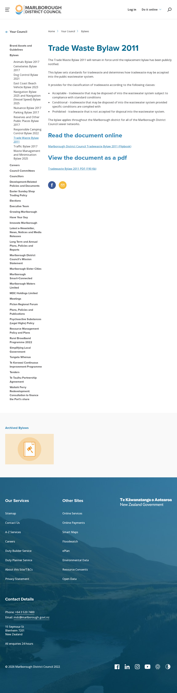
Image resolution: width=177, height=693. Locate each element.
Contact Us (12, 523)
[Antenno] (158, 666)
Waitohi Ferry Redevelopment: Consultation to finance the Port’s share (24, 393)
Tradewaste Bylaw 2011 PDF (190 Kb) (72, 169)
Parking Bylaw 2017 (26, 112)
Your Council (18, 32)
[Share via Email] (63, 185)
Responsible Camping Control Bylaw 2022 (27, 131)
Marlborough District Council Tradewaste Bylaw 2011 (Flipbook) (89, 146)
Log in (132, 9)
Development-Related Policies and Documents (25, 184)
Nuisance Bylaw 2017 (27, 108)
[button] (7, 9)
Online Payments (73, 523)
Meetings (15, 299)
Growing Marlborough (23, 212)
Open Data (69, 579)
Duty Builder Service (18, 551)
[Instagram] (137, 666)
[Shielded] (168, 666)
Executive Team (19, 206)
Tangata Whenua (20, 357)
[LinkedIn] (127, 666)
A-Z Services (13, 532)
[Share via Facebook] (52, 185)
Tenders (15, 372)
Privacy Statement (17, 579)
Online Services (72, 513)
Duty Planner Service (18, 560)
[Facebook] (117, 666)
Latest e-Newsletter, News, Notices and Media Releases (25, 232)
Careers (15, 165)
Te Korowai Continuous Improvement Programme (26, 365)
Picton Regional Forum (24, 304)
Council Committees (22, 171)
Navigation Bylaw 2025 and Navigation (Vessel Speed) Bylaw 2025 (27, 97)
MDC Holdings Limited (24, 293)
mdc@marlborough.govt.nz (31, 617)
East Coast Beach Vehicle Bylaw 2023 (25, 85)
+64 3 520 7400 (24, 612)
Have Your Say (19, 217)
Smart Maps (70, 532)
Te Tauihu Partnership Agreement (23, 380)
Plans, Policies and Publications (21, 312)
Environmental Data (75, 560)
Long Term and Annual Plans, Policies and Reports (24, 246)
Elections (15, 201)
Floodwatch (70, 541)
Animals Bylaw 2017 (26, 62)
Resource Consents (75, 569)
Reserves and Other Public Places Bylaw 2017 (26, 121)
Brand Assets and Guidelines (21, 48)
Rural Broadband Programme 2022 (21, 340)
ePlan (66, 551)
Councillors (17, 176)
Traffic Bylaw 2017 (25, 146)
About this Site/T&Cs (19, 569)
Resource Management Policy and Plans (24, 331)
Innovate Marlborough (23, 223)
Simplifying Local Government (20, 350)
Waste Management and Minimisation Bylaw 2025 (26, 154)
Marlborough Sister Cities (25, 269)
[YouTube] (147, 666)
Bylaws (14, 55)
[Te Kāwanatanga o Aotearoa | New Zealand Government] (146, 502)
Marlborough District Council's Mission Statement (22, 259)
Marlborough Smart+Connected (21, 276)
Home (51, 31)
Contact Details (19, 599)
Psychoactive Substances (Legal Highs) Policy (25, 321)
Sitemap (10, 513)
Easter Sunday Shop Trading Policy (22, 193)
